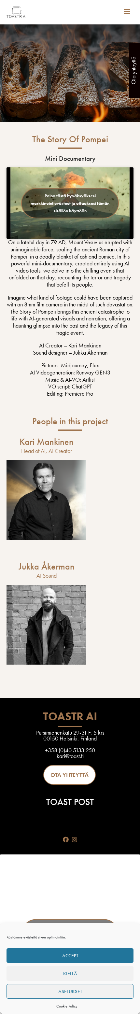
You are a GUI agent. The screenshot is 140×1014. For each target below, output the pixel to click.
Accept (70, 955)
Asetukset (70, 991)
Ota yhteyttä (69, 775)
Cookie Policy (66, 1006)
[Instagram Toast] (74, 839)
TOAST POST (70, 802)
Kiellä (70, 973)
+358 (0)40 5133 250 (70, 750)
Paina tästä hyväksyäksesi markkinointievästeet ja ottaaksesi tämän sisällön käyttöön (70, 202)
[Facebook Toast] (65, 839)
